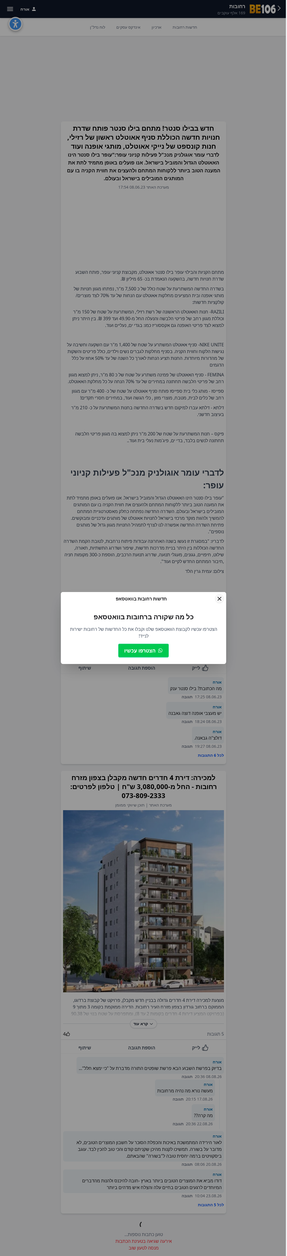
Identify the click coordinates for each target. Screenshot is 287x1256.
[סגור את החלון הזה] (219, 598)
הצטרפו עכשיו (140, 650)
